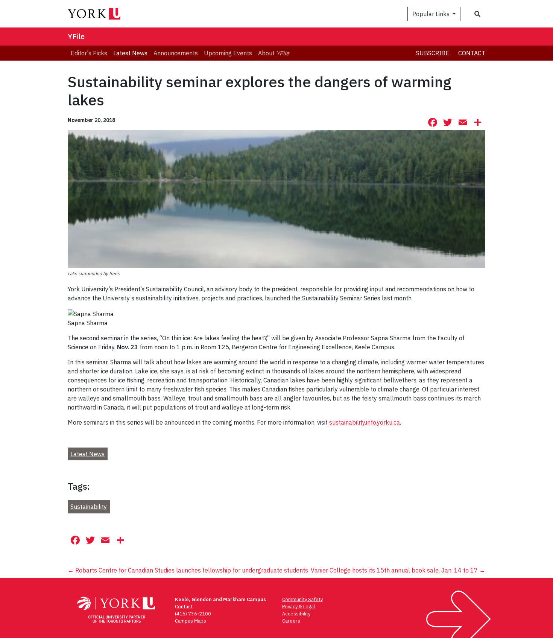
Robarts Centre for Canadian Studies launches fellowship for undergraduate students (188, 570)
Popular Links (431, 14)
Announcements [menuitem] (175, 53)
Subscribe (432, 53)
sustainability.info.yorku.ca (364, 422)
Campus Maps (190, 621)
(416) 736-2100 (193, 614)
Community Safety (302, 599)
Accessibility (296, 614)
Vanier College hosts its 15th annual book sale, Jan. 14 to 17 (398, 570)
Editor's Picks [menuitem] (89, 53)
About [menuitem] (273, 53)
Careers (291, 621)
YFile (76, 36)
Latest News (87, 454)
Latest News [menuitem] (130, 53)
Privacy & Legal (298, 606)
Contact (471, 53)
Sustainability (88, 507)
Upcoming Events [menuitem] (228, 53)
